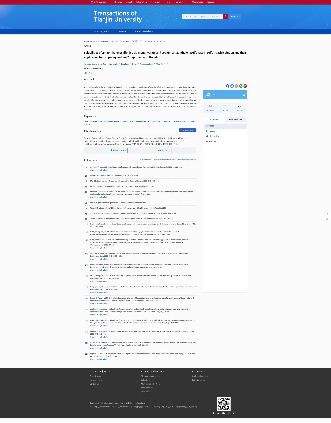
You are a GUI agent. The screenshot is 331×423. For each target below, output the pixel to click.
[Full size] (327, 219)
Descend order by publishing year (164, 160)
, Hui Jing (102, 64)
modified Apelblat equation (175, 122)
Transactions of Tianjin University (96, 41)
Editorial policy (182, 2)
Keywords (210, 131)
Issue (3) (126, 41)
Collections (145, 380)
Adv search (235, 17)
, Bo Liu (134, 64)
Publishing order (145, 160)
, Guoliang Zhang (146, 64)
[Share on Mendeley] (245, 86)
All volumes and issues (150, 376)
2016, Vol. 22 (115, 41)
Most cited (145, 392)
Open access (197, 2)
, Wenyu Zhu (113, 64)
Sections (214, 120)
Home (119, 2)
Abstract (210, 126)
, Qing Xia (159, 64)
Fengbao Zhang (90, 64)
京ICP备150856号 (125, 407)
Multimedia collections (150, 384)
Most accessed (147, 388)
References (211, 141)
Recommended (235, 120)
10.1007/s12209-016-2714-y (154, 41)
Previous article (119, 150)
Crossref (93, 170)
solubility (156, 122)
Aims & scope (95, 376)
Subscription (141, 2)
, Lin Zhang (125, 64)
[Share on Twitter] (232, 86)
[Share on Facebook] (227, 86)
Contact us (94, 384)
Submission (155, 2)
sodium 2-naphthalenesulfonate (135, 122)
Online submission (200, 376)
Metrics (167, 2)
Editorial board (96, 380)
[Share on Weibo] (236, 86)
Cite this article (212, 136)
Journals (129, 2)
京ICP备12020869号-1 (107, 407)
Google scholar (102, 170)
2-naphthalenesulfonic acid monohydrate (101, 122)
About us (210, 2)
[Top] (327, 214)
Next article (163, 150)
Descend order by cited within (187, 160)
